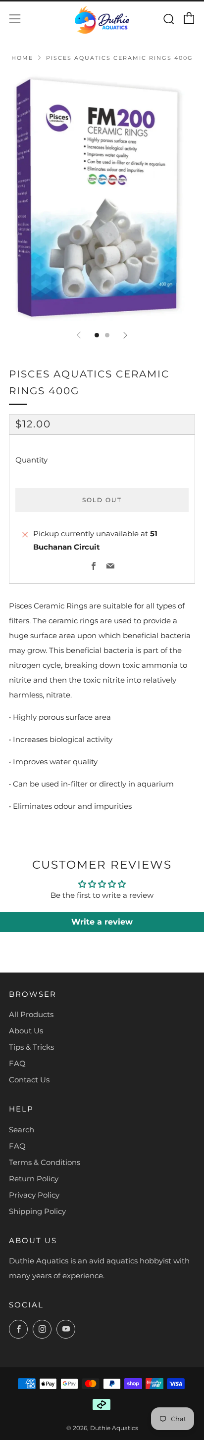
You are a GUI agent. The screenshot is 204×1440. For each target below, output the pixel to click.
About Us (26, 1030)
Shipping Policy (37, 1211)
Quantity (31, 460)
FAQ (17, 1063)
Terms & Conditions (44, 1162)
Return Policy (33, 1178)
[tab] (97, 335)
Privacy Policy (34, 1195)
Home (22, 57)
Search (21, 1129)
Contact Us (29, 1079)
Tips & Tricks (31, 1047)
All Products (31, 1014)
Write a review (102, 922)
